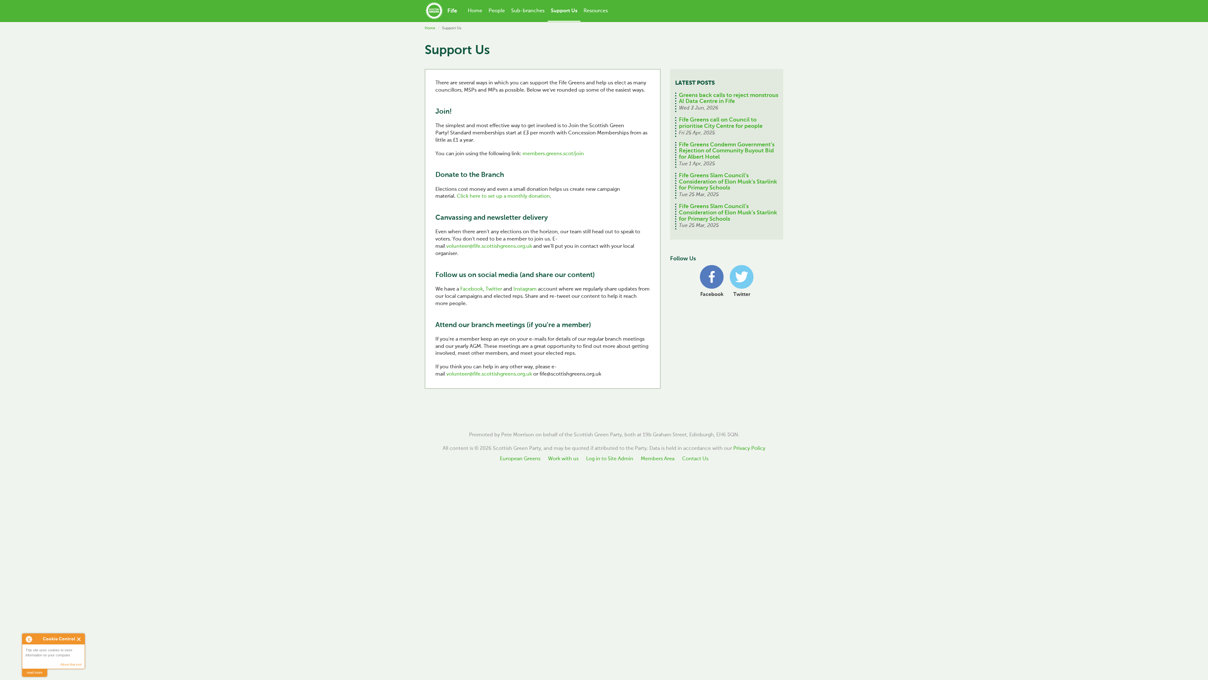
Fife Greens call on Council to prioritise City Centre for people (721, 123)
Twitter (493, 289)
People (497, 11)
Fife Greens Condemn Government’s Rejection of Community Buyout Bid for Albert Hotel (727, 151)
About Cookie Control (28, 639)
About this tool (70, 664)
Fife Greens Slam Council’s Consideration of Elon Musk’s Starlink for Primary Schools (728, 182)
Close (79, 639)
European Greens (520, 459)
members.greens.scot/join (553, 153)
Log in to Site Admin (609, 459)
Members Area (657, 459)
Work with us (563, 459)
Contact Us (695, 459)
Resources (596, 11)
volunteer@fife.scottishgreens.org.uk (489, 246)
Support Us (564, 11)
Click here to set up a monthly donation (503, 196)
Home (475, 11)
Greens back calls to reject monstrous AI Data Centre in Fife (728, 99)
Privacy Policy (749, 448)
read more (34, 672)
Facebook (471, 289)
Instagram (525, 289)
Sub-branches (528, 11)
